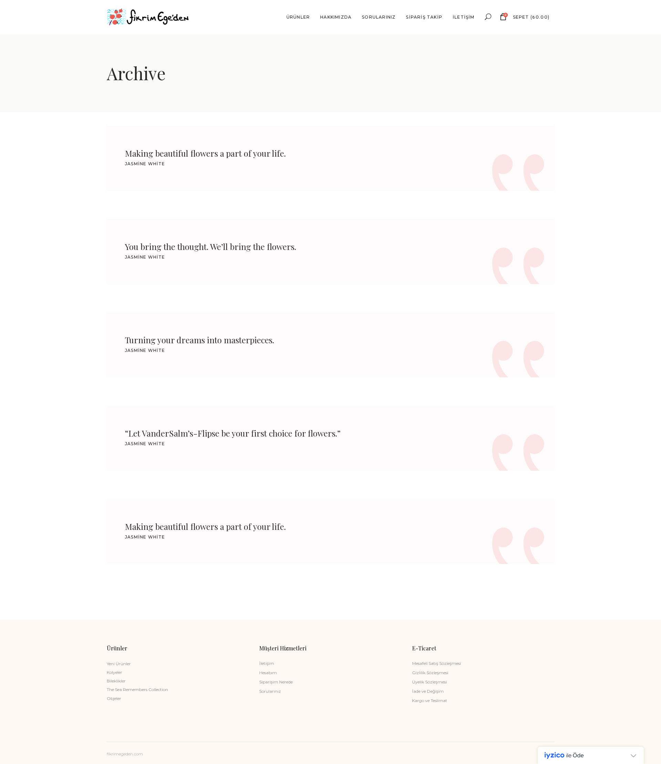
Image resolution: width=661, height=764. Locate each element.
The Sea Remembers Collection (137, 689)
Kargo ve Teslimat (429, 700)
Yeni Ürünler (119, 663)
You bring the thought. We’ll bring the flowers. (210, 246)
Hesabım (268, 672)
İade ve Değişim (428, 691)
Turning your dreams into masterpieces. (199, 339)
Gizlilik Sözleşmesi (430, 672)
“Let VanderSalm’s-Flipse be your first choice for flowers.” (232, 433)
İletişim (266, 663)
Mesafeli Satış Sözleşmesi (436, 663)
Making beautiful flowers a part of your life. (205, 153)
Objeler (114, 698)
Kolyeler (114, 672)
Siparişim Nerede (276, 681)
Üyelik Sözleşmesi (429, 681)
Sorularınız (270, 691)
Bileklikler (116, 680)
